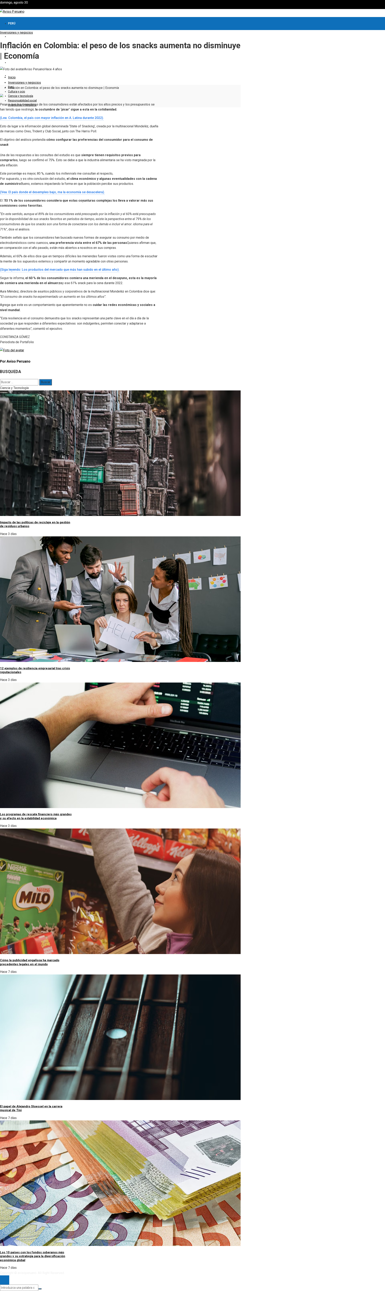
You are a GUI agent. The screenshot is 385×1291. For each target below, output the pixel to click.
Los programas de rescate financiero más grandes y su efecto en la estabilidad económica (36, 816)
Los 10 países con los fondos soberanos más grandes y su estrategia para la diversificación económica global (32, 1256)
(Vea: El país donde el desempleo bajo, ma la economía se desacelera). (52, 192)
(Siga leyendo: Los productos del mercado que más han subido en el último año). (60, 269)
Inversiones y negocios (16, 32)
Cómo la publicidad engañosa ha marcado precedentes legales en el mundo (29, 962)
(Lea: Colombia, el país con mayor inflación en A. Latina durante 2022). (52, 118)
